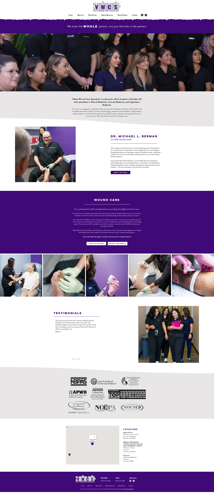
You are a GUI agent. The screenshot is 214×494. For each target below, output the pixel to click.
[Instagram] (146, 15)
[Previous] (53, 341)
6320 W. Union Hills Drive (131, 434)
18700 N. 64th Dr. (129, 448)
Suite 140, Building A (129, 436)
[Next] (99, 341)
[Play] (170, 26)
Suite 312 (126, 450)
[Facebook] (142, 15)
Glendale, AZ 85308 (129, 438)
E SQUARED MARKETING (128, 489)
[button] (107, 15)
